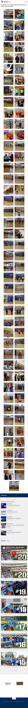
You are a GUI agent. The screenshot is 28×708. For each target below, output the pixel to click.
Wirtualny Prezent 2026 (12, 511)
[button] (15, 562)
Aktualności (9, 503)
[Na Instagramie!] (24, 495)
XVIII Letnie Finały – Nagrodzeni (14, 532)
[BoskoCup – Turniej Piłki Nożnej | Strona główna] (7, 2)
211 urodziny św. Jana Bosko (13, 505)
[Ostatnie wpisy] (7, 500)
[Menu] (26, 1)
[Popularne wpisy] (20, 500)
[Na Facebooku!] (22, 495)
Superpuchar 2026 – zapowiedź (14, 518)
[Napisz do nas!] (26, 495)
